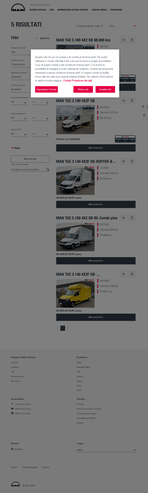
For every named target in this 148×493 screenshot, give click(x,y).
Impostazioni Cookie (46, 89)
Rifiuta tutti (83, 89)
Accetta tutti (105, 89)
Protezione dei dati (82, 80)
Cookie (67, 80)
